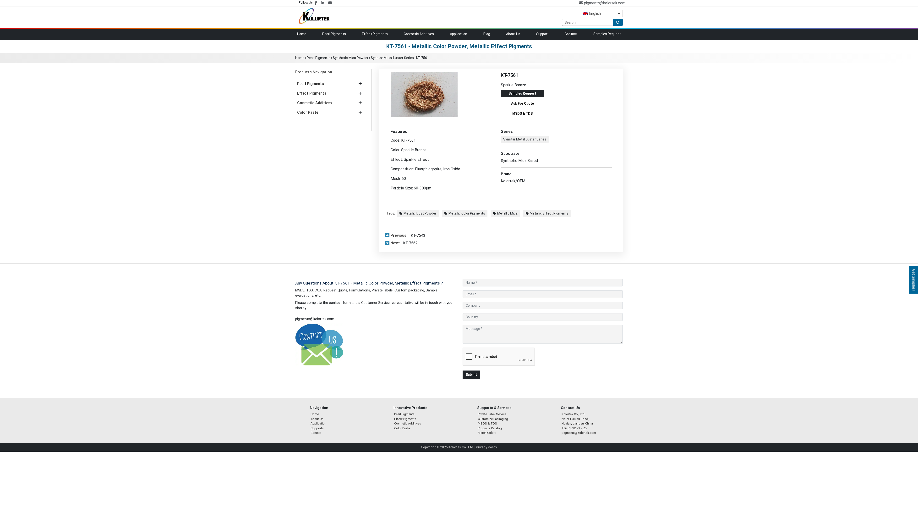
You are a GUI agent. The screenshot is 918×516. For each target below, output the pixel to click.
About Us (513, 34)
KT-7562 (404, 243)
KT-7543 (407, 235)
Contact (571, 34)
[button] (360, 84)
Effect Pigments (375, 34)
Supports (317, 428)
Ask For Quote (522, 103)
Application (458, 34)
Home (301, 34)
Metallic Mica (507, 213)
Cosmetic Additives (419, 34)
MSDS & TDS (522, 113)
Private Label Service (492, 414)
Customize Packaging (493, 419)
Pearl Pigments (334, 34)
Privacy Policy (486, 447)
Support (542, 34)
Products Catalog (490, 428)
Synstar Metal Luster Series (392, 58)
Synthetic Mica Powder (350, 58)
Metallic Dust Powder (420, 213)
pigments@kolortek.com (604, 3)
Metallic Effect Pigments (549, 213)
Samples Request (607, 34)
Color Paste (307, 112)
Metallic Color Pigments (466, 213)
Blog (486, 34)
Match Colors (487, 433)
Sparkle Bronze (513, 85)
